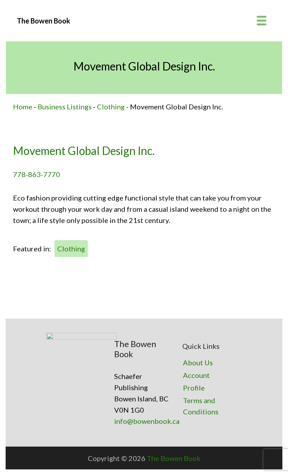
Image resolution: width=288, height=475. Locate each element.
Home (22, 106)
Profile (194, 388)
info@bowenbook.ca (146, 421)
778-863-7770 (36, 174)
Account (196, 375)
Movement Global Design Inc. (84, 150)
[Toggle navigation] (261, 20)
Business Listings (65, 106)
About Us (198, 362)
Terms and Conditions (200, 406)
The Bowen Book (174, 458)
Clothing (111, 106)
